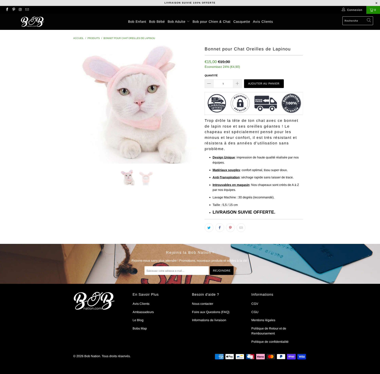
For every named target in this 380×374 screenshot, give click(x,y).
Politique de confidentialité (270, 341)
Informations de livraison (209, 320)
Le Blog (138, 320)
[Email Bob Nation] (27, 9)
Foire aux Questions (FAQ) (210, 312)
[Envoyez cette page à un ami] (241, 227)
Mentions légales (263, 320)
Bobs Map (140, 328)
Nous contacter (202, 303)
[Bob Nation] (32, 22)
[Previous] (80, 104)
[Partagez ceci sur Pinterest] (230, 227)
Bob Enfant (137, 22)
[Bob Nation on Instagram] (20, 9)
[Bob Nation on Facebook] (7, 9)
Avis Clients (263, 22)
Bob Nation (92, 356)
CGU (254, 312)
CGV (254, 303)
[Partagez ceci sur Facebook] (219, 227)
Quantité (211, 75)
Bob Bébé (157, 22)
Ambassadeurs (143, 312)
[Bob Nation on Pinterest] (14, 9)
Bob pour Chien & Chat (212, 22)
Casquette (241, 22)
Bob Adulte (177, 22)
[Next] (194, 104)
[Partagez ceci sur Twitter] (209, 227)
